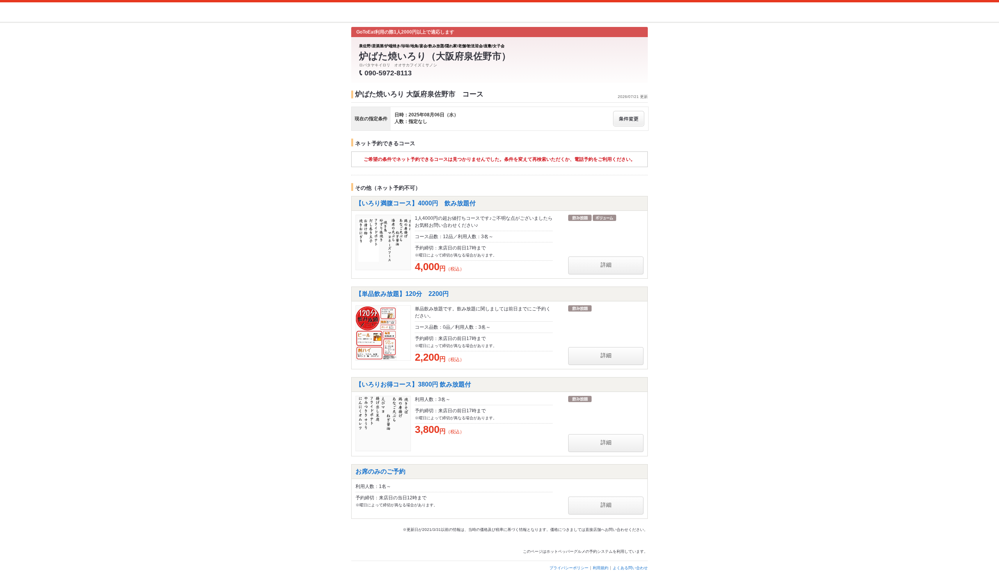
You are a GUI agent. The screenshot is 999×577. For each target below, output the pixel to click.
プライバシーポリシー (568, 568)
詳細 (606, 265)
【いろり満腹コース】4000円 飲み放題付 (416, 203)
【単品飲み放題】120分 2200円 (402, 293)
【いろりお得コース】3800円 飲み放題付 (413, 384)
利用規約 (600, 568)
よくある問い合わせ (630, 568)
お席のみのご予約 (380, 471)
